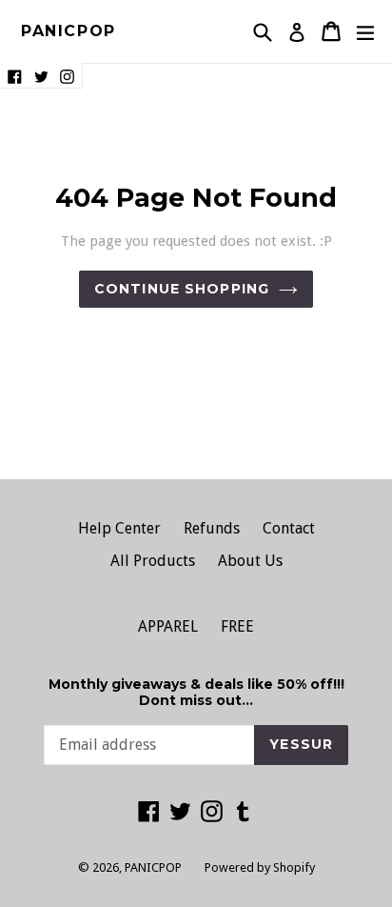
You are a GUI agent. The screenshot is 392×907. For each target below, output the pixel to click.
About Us (250, 561)
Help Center (119, 528)
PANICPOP (68, 31)
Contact (289, 528)
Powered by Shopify (260, 867)
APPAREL (168, 626)
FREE (237, 626)
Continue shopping (181, 288)
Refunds (212, 528)
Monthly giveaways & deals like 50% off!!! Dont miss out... (196, 692)
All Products (152, 561)
